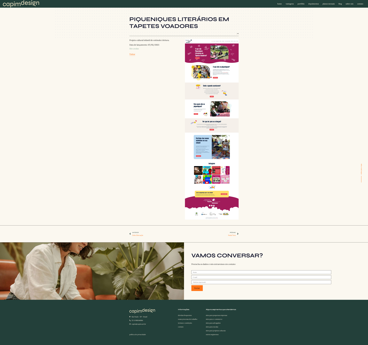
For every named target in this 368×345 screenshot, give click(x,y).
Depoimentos (313, 4)
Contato (360, 4)
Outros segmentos (212, 334)
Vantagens (290, 4)
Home (279, 4)
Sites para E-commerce (214, 319)
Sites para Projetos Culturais (216, 331)
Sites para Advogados (213, 323)
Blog (340, 4)
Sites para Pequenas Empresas (216, 315)
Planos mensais (329, 4)
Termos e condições (185, 323)
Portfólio (301, 4)
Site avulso (134, 48)
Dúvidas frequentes (185, 315)
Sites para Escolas (212, 327)
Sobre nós (349, 4)
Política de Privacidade (137, 334)
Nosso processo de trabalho (187, 319)
